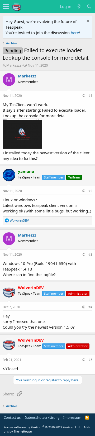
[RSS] (87, 417)
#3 (90, 254)
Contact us (12, 417)
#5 (90, 359)
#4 (90, 307)
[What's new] (79, 6)
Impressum (72, 417)
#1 (90, 95)
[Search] (89, 6)
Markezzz (13, 65)
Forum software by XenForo (42, 427)
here (75, 32)
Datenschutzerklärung (42, 417)
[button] (6, 6)
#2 (90, 191)
